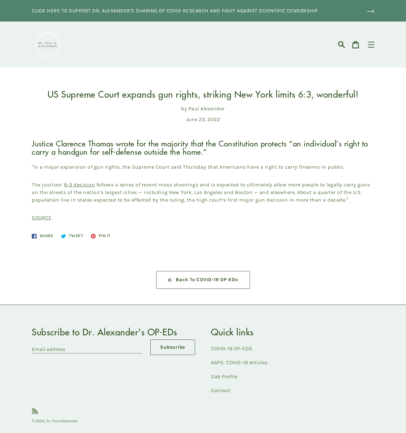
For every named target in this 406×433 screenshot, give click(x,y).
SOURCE (41, 218)
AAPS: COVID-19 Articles (239, 362)
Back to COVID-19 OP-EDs (207, 279)
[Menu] (371, 45)
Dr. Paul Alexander (62, 421)
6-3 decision (79, 185)
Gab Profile (224, 376)
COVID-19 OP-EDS (231, 349)
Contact (221, 390)
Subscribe (172, 347)
